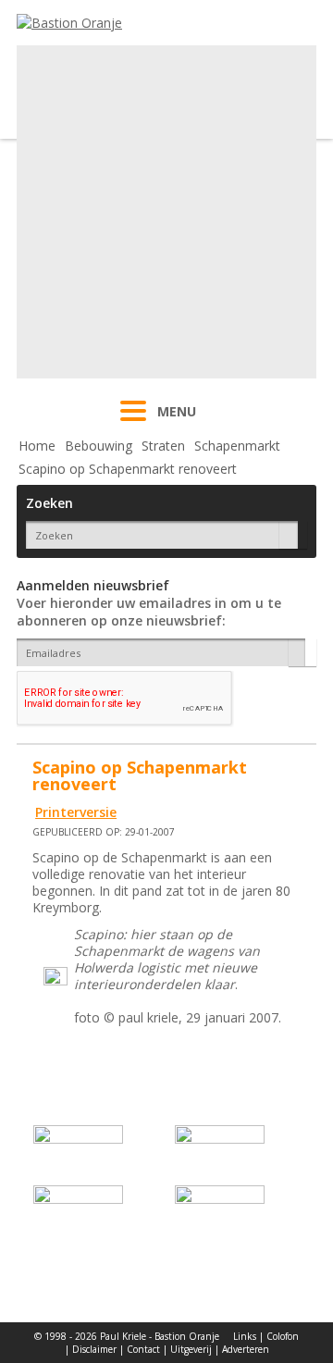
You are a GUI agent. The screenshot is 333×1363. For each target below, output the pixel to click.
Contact (143, 1349)
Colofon (282, 1336)
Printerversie (76, 812)
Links (244, 1336)
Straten (163, 445)
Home (37, 445)
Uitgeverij (191, 1349)
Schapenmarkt (237, 445)
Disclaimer (94, 1349)
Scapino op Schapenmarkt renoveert (127, 468)
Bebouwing (98, 445)
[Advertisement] (166, 211)
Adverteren (245, 1349)
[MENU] (133, 423)
